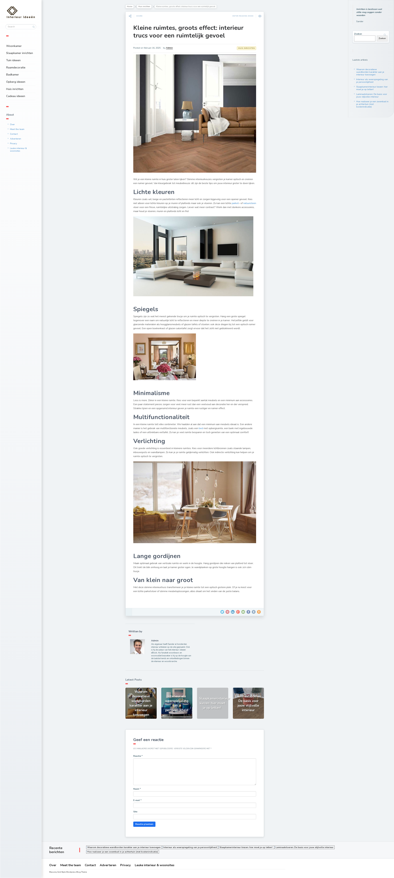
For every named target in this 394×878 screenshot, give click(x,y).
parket (235, 203)
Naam (137, 788)
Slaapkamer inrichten (19, 53)
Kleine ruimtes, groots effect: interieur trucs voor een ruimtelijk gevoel (188, 32)
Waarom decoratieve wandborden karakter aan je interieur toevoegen (370, 72)
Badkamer (12, 74)
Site (135, 811)
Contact (14, 134)
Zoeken (358, 33)
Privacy (13, 143)
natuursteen (249, 203)
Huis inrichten (14, 89)
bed (201, 428)
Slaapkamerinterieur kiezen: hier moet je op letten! (372, 88)
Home (129, 6)
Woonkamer (14, 46)
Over (12, 124)
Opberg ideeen (15, 82)
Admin (169, 47)
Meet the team (17, 129)
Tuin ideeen (13, 60)
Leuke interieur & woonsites (18, 149)
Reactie (138, 756)
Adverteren (15, 138)
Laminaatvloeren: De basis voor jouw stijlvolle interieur (371, 95)
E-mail (137, 800)
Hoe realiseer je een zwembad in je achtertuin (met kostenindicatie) (372, 104)
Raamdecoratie (15, 67)
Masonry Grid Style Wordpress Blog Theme (68, 872)
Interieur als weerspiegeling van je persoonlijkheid (372, 80)
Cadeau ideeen (15, 96)
